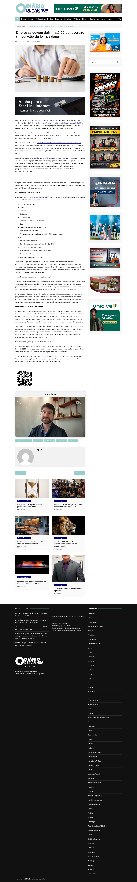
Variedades (92, 874)
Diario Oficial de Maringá (90, 19)
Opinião (90, 809)
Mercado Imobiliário (94, 782)
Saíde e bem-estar (94, 830)
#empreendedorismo (24, 441)
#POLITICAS (50, 441)
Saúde (90, 835)
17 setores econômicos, (36, 197)
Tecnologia (91, 861)
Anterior (21, 473)
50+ (89, 618)
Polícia (90, 813)
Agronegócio (92, 622)
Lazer (90, 770)
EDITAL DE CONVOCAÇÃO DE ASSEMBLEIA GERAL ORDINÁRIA (31, 615)
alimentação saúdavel (95, 626)
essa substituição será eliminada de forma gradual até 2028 (51, 158)
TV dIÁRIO (91, 869)
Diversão (91, 678)
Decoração (91, 674)
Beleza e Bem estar (94, 644)
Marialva (91, 778)
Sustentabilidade (93, 856)
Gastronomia (92, 735)
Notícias (23, 19)
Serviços (91, 843)
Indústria (91, 748)
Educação (91, 691)
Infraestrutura (92, 756)
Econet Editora (43, 356)
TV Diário (77, 19)
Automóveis (92, 639)
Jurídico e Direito (93, 765)
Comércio (91, 661)
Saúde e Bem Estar (94, 839)
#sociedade (62, 441)
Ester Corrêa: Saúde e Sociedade (99, 717)
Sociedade (91, 852)
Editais (90, 687)
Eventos (90, 722)
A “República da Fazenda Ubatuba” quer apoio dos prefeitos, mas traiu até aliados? (30, 621)
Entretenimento (93, 700)
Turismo (90, 865)
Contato (30, 19)
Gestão (90, 739)
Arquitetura (91, 635)
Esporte (90, 713)
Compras (91, 665)
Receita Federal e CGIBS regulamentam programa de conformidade (65, 544)
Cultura (90, 670)
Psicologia (91, 822)
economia (74, 441)
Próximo (78, 473)
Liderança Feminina (94, 774)
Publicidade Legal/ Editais (44, 19)
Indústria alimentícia (94, 752)
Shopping (91, 848)
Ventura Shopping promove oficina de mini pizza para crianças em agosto (31, 644)
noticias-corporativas (95, 800)
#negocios (38, 441)
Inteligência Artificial (94, 761)
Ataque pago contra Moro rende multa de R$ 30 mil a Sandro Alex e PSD (31, 628)
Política (90, 817)
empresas (91, 696)
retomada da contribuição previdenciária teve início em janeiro (59, 143)
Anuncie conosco (106, 19)
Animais (90, 631)
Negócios (91, 787)
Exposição (91, 726)
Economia (58, 19)
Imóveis (90, 743)
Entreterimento (93, 704)
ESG (89, 709)
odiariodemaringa (94, 804)
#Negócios (91, 613)
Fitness (90, 730)
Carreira (90, 648)
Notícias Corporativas (33, 41)
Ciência (90, 652)
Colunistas (67, 19)
